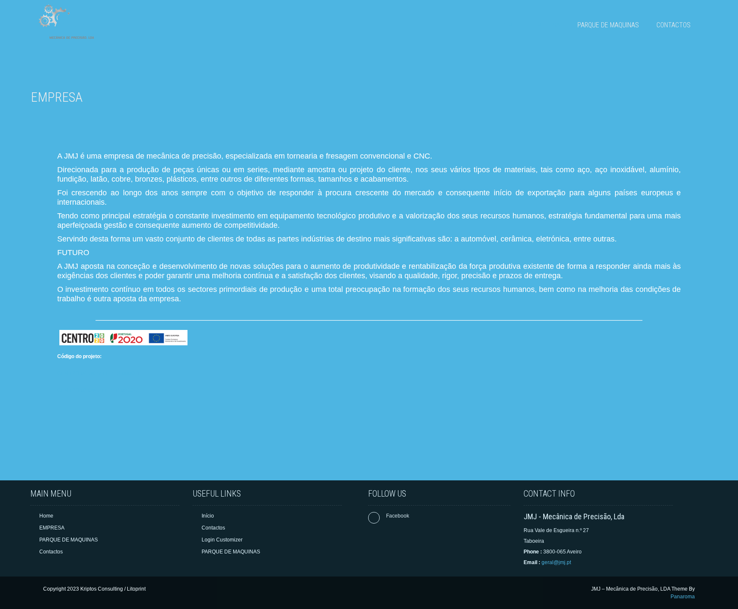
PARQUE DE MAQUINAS (608, 25)
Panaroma (683, 597)
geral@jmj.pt (556, 562)
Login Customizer (222, 540)
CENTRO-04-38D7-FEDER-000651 (98, 374)
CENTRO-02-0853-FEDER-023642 (98, 391)
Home (508, 25)
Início (208, 516)
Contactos (673, 25)
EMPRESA (546, 25)
